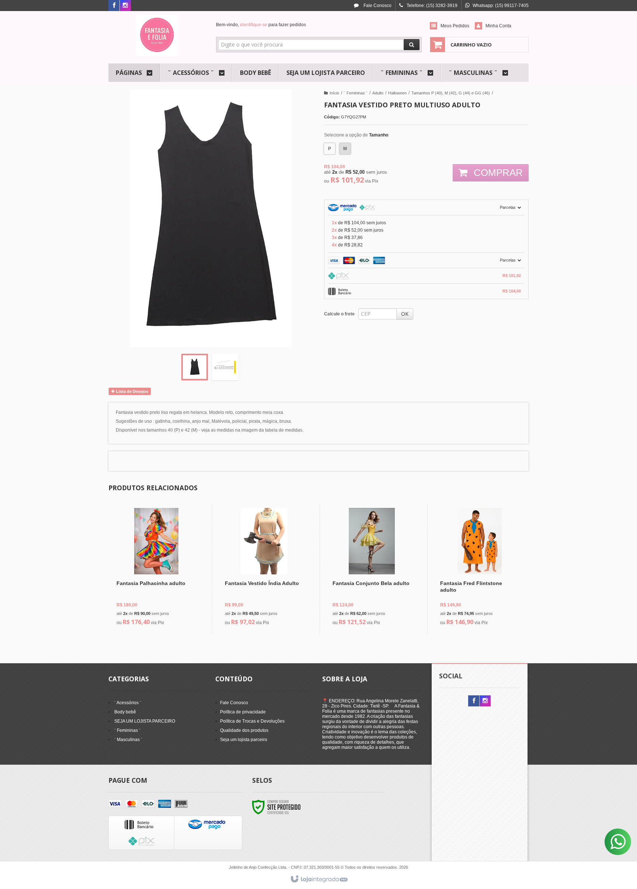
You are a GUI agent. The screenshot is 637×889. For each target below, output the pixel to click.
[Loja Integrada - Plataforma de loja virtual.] (318, 879)
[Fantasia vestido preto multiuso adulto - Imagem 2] (225, 367)
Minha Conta (498, 25)
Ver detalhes (160, 598)
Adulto (377, 93)
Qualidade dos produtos (244, 730)
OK (404, 313)
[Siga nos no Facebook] (113, 5)
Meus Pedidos (455, 25)
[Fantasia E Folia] (156, 35)
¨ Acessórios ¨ (127, 702)
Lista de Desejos (131, 391)
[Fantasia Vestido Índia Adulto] (264, 569)
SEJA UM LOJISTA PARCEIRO (144, 721)
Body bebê (125, 712)
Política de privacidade (243, 712)
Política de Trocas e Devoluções (252, 721)
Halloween (397, 93)
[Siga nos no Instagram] (125, 5)
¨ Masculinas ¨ (128, 739)
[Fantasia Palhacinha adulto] (156, 569)
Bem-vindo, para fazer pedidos (261, 24)
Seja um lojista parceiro (243, 739)
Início (334, 93)
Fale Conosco (376, 5)
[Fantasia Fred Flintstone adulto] (479, 569)
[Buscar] (412, 44)
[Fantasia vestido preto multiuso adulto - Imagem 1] (194, 367)
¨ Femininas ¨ (356, 93)
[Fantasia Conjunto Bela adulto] (372, 569)
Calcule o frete (339, 313)
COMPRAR (497, 172)
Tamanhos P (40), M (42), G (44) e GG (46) (450, 93)
